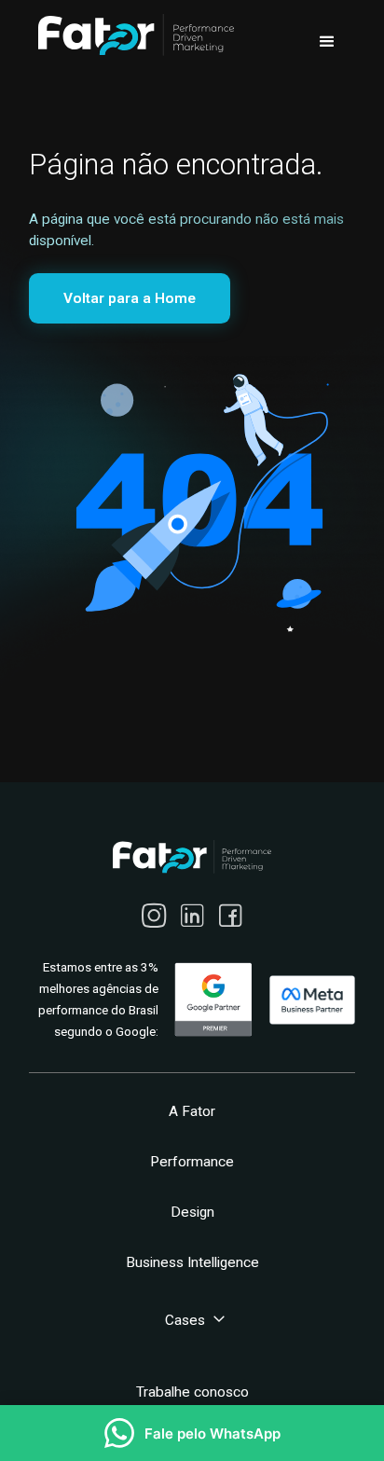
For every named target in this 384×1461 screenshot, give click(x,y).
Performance (192, 1161)
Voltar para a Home (129, 298)
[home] (131, 35)
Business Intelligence (192, 1262)
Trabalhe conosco (192, 1392)
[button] (327, 42)
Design (192, 1212)
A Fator (192, 1111)
